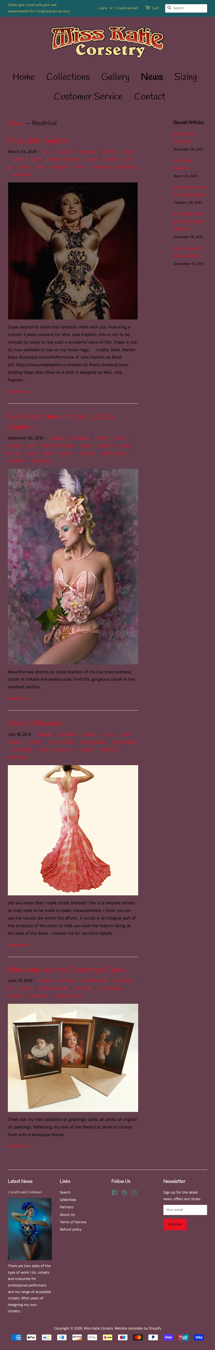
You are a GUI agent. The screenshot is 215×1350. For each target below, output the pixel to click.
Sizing (185, 77)
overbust (111, 159)
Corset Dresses (34, 723)
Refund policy (71, 1229)
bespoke (64, 152)
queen (31, 453)
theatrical (100, 167)
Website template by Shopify (138, 1328)
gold (37, 159)
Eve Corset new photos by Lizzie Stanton (61, 422)
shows (79, 167)
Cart (155, 8)
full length (22, 750)
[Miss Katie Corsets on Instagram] (134, 1193)
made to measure (63, 159)
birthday (67, 981)
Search (65, 1192)
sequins (66, 453)
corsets (19, 159)
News (152, 77)
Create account (126, 8)
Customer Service (88, 97)
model (91, 159)
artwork (46, 981)
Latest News (20, 1181)
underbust (22, 174)
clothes (109, 152)
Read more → (21, 391)
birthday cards (94, 981)
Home (24, 77)
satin (40, 167)
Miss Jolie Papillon (38, 141)
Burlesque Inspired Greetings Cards (67, 970)
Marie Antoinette (58, 446)
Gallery (115, 77)
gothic (27, 988)
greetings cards (53, 988)
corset (128, 152)
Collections (68, 77)
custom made (61, 742)
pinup (24, 167)
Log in (102, 8)
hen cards (83, 988)
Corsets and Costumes (25, 1192)
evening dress (93, 742)
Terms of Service (73, 1222)
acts (47, 152)
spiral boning (114, 453)
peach (125, 446)
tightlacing (125, 167)
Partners (66, 1207)
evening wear (124, 742)
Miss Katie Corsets (98, 1328)
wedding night (67, 996)
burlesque (87, 152)
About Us (67, 1214)
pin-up (14, 453)
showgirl (59, 167)
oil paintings (109, 988)
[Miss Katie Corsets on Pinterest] (124, 1193)
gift (11, 988)
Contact (149, 97)
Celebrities (68, 1199)
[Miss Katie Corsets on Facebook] (114, 1193)
